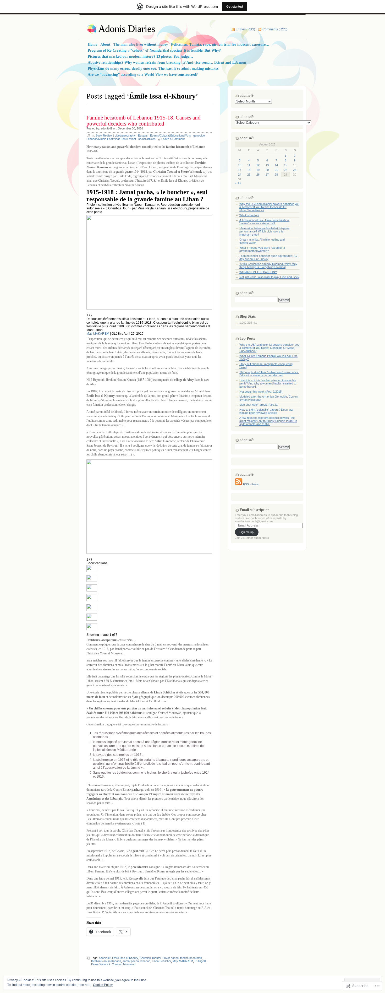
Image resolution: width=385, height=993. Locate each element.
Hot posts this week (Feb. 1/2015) (261, 391)
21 (276, 169)
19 (258, 169)
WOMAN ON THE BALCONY (258, 272)
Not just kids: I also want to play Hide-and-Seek (269, 277)
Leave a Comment (173, 138)
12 (258, 165)
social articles (147, 138)
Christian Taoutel (150, 957)
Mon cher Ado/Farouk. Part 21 (258, 404)
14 (276, 165)
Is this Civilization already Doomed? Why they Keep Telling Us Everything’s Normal (268, 265)
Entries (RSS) (245, 29)
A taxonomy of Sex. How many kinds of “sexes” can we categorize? (264, 222)
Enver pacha (170, 957)
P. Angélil (200, 961)
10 (239, 165)
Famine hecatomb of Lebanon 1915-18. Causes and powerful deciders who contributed (143, 121)
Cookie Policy (103, 985)
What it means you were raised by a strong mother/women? (262, 249)
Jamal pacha (131, 961)
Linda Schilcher (161, 961)
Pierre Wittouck (101, 964)
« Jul (238, 183)
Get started (234, 6)
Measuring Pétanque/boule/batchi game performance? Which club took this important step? (264, 231)
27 (267, 174)
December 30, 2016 (130, 128)
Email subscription (255, 510)
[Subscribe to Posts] (238, 484)
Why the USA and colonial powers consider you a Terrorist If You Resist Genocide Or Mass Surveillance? (269, 207)
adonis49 (106, 128)
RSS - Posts (251, 484)
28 (276, 174)
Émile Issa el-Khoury (125, 957)
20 (267, 169)
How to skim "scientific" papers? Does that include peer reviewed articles (266, 411)
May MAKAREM (97, 333)
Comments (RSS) (274, 29)
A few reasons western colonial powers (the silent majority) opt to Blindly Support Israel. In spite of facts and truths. (268, 421)
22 (285, 169)
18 (248, 169)
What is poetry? (249, 215)
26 (258, 174)
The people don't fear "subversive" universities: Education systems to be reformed (269, 374)
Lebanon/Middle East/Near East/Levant (111, 138)
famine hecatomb (191, 957)
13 (267, 165)
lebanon (145, 961)
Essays (143, 135)
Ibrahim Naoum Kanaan (106, 961)
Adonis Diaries (126, 28)
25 (248, 174)
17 (239, 169)
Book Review (104, 135)
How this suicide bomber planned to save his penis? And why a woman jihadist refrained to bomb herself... (267, 383)
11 (248, 165)
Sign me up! (246, 532)
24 (239, 174)
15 (285, 165)
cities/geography (125, 135)
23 (294, 169)
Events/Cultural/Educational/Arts (170, 135)
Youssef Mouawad (123, 964)
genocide (199, 135)
